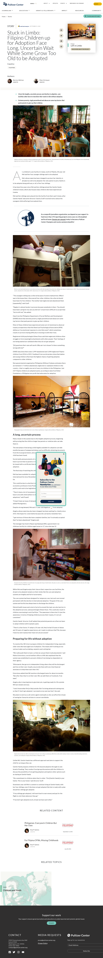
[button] (51, 482)
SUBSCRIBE (51, 501)
